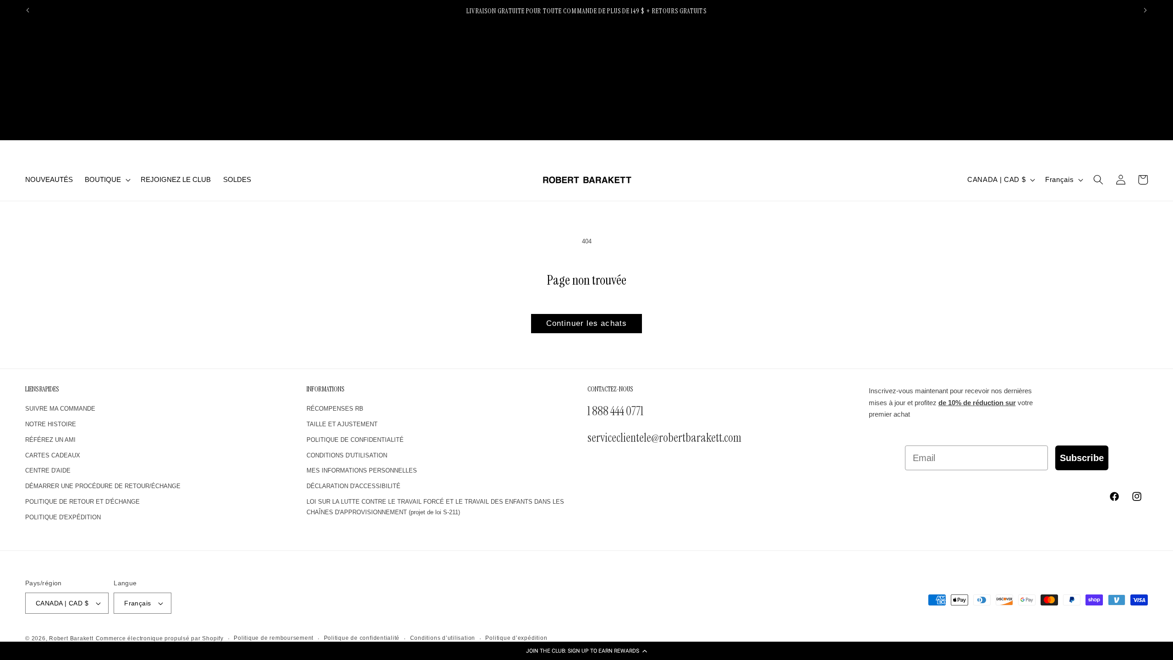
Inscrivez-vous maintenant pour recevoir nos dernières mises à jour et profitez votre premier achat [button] (951, 402)
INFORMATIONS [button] (325, 389)
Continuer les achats (586, 323)
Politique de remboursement (273, 638)
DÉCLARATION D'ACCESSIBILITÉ (353, 486)
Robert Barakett (71, 638)
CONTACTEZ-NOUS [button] (610, 389)
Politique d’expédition (516, 638)
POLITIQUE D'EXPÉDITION (63, 517)
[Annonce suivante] (1145, 10)
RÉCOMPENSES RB (335, 408)
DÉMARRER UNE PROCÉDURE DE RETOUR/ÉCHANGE (103, 486)
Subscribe (1082, 458)
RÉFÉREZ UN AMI (50, 439)
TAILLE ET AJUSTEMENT (342, 424)
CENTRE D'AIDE (48, 470)
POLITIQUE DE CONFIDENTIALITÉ (355, 439)
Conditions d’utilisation (442, 638)
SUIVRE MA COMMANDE (60, 408)
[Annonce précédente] (28, 10)
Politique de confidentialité (362, 638)
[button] (586, 651)
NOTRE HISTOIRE (50, 424)
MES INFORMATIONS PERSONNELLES (362, 470)
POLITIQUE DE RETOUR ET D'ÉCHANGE (82, 501)
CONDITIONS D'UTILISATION (347, 455)
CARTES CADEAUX (52, 455)
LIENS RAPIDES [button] (42, 389)
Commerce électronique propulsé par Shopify (160, 638)
